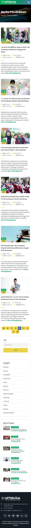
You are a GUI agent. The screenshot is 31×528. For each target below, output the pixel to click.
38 (23, 328)
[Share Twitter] (9, 516)
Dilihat (20, 57)
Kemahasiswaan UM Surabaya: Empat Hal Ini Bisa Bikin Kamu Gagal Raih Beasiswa (15, 248)
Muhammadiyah (8, 394)
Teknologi (6, 397)
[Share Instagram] (13, 516)
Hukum (5, 405)
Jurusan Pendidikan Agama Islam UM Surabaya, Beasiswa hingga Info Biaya (15, 49)
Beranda (3, 15)
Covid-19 (6, 401)
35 (11, 328)
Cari (15, 350)
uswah (6, 55)
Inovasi (5, 371)
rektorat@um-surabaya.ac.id (13, 510)
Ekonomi (6, 390)
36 (15, 328)
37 (19, 328)
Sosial (5, 382)
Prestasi (5, 367)
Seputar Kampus (8, 413)
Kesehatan (6, 378)
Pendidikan (17, 55)
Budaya (5, 409)
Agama (5, 386)
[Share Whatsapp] (22, 516)
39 (27, 328)
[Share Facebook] (5, 516)
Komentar (7, 57)
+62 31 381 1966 (8, 508)
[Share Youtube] (17, 516)
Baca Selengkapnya (13, 73)
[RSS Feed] (26, 516)
